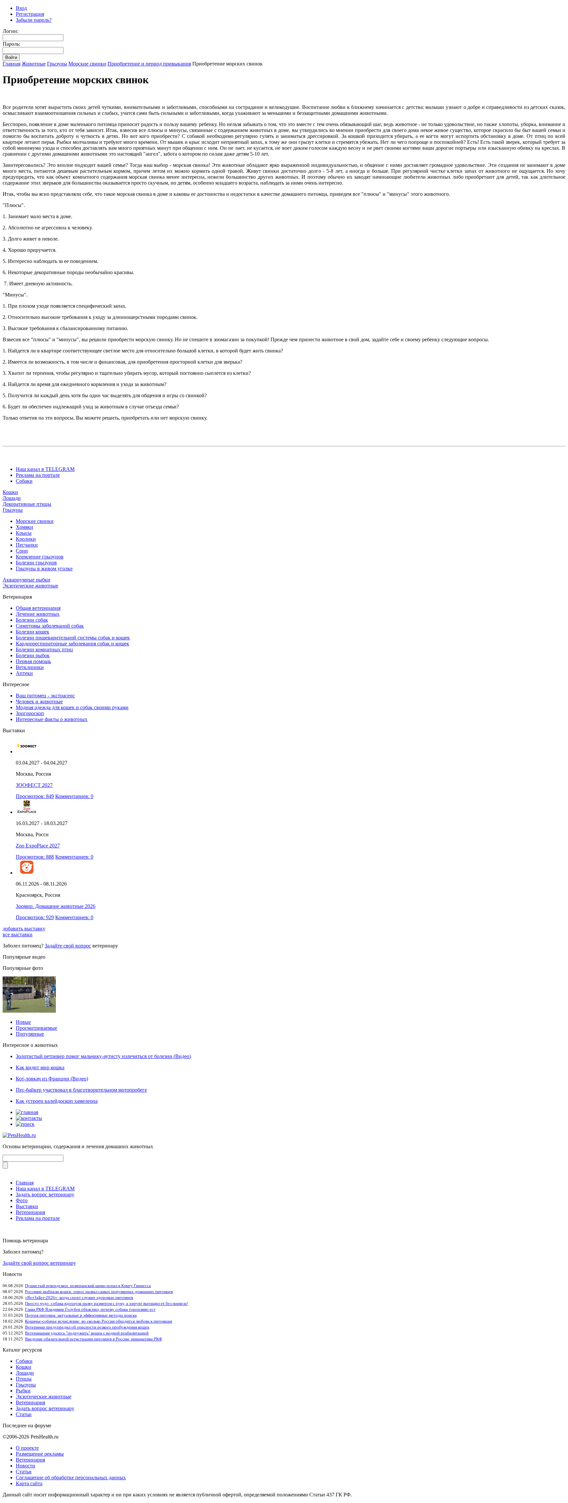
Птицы (24, 1379)
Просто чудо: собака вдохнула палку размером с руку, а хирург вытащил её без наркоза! (106, 1303)
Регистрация (30, 14)
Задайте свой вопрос (68, 945)
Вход (21, 8)
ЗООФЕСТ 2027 (34, 785)
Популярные (30, 1034)
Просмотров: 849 (35, 796)
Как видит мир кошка (40, 1067)
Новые (23, 1022)
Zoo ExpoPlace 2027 (38, 845)
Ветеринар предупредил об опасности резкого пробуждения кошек (87, 1327)
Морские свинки (87, 63)
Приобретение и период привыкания (149, 63)
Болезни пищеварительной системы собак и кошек (73, 637)
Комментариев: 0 (74, 796)
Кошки (10, 492)
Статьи (24, 1414)
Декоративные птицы (27, 504)
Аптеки (24, 673)
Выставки (27, 1206)
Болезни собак (32, 620)
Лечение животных (37, 614)
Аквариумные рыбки (26, 580)
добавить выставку (24, 928)
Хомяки (24, 527)
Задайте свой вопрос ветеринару (39, 1263)
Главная (11, 63)
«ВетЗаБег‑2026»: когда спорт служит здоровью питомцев (79, 1297)
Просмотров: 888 (35, 857)
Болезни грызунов (36, 562)
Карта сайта (29, 1483)
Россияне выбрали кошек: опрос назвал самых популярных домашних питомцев (99, 1291)
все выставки (18, 934)
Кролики (26, 539)
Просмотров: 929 (35, 917)
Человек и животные (39, 701)
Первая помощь (33, 661)
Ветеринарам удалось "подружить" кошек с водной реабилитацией (87, 1333)
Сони (22, 551)
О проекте (27, 1448)
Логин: (10, 31)
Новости (25, 1465)
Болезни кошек (32, 632)
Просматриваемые (36, 1028)
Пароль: (11, 44)
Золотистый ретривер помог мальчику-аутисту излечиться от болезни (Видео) (103, 1056)
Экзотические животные (30, 585)
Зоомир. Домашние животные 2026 (55, 906)
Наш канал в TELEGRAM (45, 469)
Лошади (12, 498)
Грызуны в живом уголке (44, 568)
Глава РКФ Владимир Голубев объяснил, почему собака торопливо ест (90, 1309)
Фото (22, 1200)
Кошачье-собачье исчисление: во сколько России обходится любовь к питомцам (98, 1321)
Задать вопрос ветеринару (45, 1194)
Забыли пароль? (34, 20)
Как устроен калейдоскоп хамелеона (57, 1101)
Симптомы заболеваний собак (50, 626)
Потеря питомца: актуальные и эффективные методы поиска (81, 1315)
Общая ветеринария (38, 608)
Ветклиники (30, 667)
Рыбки (23, 1390)
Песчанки (27, 545)
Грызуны (57, 63)
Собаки (24, 481)
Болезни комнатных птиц (44, 649)
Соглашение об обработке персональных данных (71, 1477)
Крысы (24, 533)
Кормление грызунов (39, 556)
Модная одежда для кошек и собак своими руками (72, 707)
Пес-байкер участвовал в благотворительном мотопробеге (81, 1090)
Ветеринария (30, 1212)
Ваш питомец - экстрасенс (45, 695)
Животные (34, 63)
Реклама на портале (38, 475)
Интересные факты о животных (51, 719)
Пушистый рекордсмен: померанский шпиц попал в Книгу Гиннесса (88, 1285)
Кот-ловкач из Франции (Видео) (52, 1078)
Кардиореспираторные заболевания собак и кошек (72, 643)
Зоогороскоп (30, 713)
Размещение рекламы (40, 1454)
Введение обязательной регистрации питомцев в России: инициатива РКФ (93, 1338)
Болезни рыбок (33, 655)
